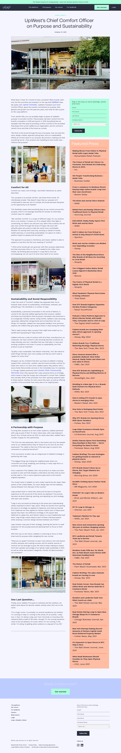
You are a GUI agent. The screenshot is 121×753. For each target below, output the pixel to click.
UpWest (55, 102)
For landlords (71, 7)
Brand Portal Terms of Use (19, 745)
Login (114, 7)
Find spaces (46, 7)
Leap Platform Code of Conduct (20, 747)
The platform (33, 7)
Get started (101, 7)
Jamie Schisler (30, 105)
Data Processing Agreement (47, 745)
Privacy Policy (33, 745)
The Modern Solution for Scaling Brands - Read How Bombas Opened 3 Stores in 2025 (60, 2)
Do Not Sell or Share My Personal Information (45, 747)
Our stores (59, 7)
